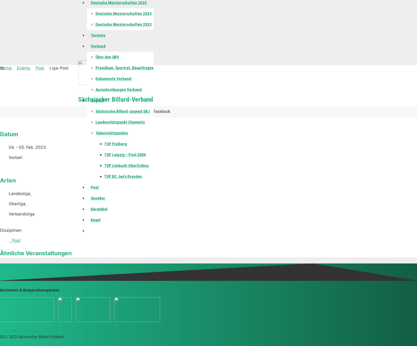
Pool (16, 240)
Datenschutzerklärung (33, 330)
